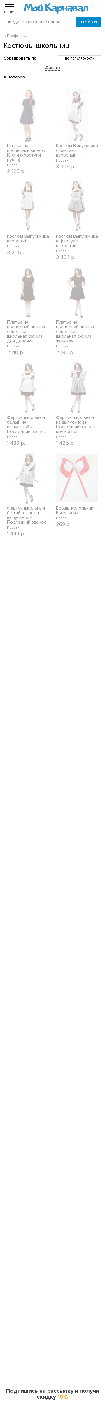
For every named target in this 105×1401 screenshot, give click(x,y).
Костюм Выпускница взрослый (28, 238)
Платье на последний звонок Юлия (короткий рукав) (26, 153)
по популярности (79, 58)
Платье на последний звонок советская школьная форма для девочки (26, 331)
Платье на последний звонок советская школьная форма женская (75, 331)
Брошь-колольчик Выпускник (74, 510)
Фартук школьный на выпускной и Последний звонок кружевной (75, 424)
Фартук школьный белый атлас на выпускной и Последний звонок (26, 515)
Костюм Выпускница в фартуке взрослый (77, 241)
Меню (9, 12)
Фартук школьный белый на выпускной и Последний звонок (26, 424)
